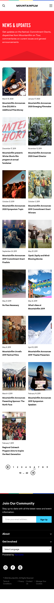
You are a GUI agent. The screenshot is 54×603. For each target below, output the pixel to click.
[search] (4, 6)
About (6, 534)
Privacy (21, 581)
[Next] (33, 474)
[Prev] (8, 468)
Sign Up (43, 520)
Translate (18, 555)
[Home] (27, 6)
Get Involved (9, 542)
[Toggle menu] (51, 6)
